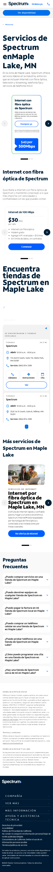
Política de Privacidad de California (16, 831)
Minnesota (9, 24)
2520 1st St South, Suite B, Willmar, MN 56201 (26, 412)
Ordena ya (37, 4)
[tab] (26, 796)
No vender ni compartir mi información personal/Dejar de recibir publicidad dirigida (26, 835)
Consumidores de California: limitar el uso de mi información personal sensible (22, 841)
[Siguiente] (48, 123)
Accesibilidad (7, 828)
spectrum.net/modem (10, 720)
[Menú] (4, 4)
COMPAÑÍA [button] (14, 796)
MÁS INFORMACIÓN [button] (20, 810)
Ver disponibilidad (26, 12)
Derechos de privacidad (12, 825)
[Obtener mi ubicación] (46, 328)
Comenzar (26, 246)
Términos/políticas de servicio (14, 845)
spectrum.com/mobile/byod (13, 743)
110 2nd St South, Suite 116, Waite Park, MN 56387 (27, 359)
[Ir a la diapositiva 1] (24, 159)
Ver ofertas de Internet (26, 533)
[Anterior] (4, 123)
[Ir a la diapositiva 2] (29, 159)
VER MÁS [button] (12, 803)
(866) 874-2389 (21, 365)
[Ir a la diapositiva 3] (31, 159)
